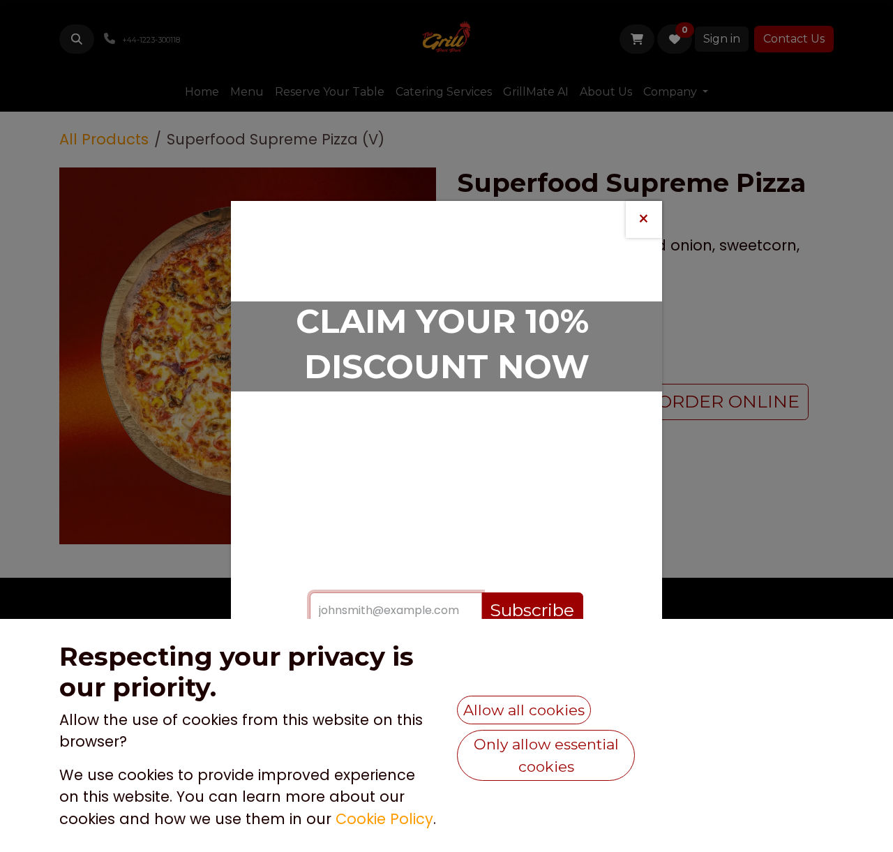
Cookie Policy (384, 819)
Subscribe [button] (532, 609)
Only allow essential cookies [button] (546, 755)
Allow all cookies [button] (524, 710)
